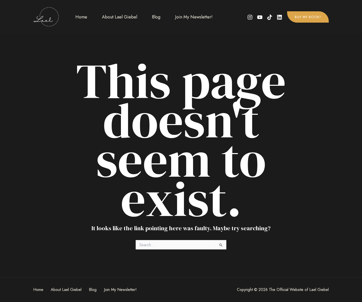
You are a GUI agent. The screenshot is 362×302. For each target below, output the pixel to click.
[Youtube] (260, 17)
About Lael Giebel (119, 17)
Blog (156, 17)
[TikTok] (269, 17)
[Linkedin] (279, 17)
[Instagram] (250, 17)
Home (81, 17)
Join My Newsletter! (194, 17)
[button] (308, 17)
